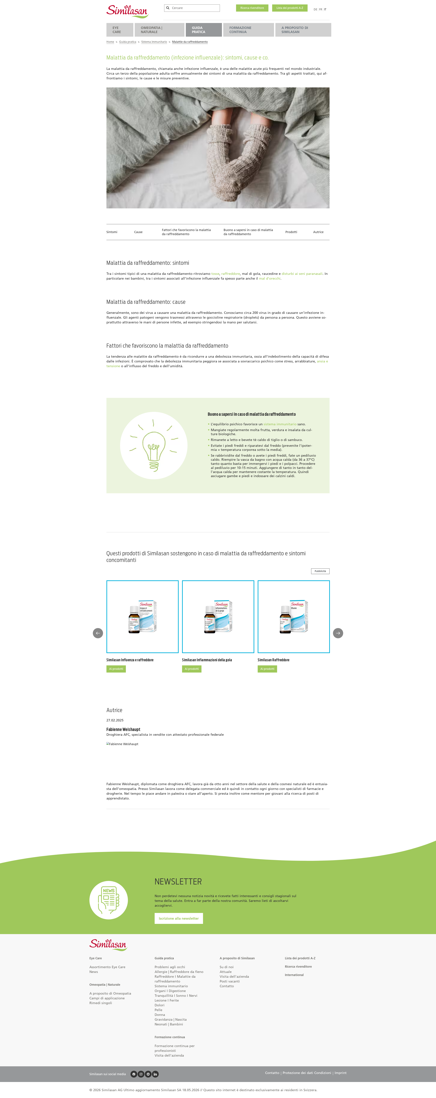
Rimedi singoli (100, 1003)
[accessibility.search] (168, 7)
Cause (138, 232)
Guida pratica (198, 30)
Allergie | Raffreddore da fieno (179, 972)
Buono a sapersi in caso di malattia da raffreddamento (248, 232)
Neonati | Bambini (169, 1024)
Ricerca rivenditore (252, 8)
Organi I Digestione (170, 991)
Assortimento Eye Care (107, 967)
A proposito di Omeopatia (110, 993)
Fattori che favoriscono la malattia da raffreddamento (186, 232)
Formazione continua (240, 30)
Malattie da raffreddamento (190, 41)
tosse (215, 274)
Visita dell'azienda (169, 1055)
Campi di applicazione (107, 998)
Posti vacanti (230, 981)
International (294, 975)
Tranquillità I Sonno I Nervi (176, 996)
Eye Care (117, 30)
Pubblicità (320, 571)
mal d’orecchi (270, 278)
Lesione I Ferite (167, 1000)
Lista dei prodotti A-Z (290, 8)
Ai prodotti (116, 668)
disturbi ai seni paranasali (302, 274)
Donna (160, 1015)
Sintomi (111, 232)
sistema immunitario (280, 424)
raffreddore (230, 274)
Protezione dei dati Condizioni (307, 1073)
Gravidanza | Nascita (171, 1019)
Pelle (158, 1010)
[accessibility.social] (133, 1074)
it (325, 9)
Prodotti (291, 232)
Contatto (227, 986)
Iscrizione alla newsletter (179, 918)
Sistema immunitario (154, 41)
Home (110, 41)
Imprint (341, 1073)
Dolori (160, 1005)
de (315, 9)
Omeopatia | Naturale (151, 30)
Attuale (226, 972)
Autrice (318, 232)
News (93, 972)
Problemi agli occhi (170, 967)
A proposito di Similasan (295, 30)
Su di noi (227, 967)
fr (320, 9)
